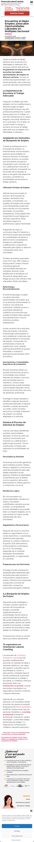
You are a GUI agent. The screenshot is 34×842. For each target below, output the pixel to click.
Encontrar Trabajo (20, 37)
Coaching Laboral (10, 37)
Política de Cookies (16, 840)
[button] (31, 811)
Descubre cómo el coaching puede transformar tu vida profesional (15, 733)
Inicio (28, 799)
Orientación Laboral (23, 802)
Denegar (17, 831)
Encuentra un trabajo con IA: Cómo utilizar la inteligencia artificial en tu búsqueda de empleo (14, 739)
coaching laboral (9, 38)
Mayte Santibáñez (23, 707)
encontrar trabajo (20, 38)
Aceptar (17, 826)
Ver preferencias (17, 836)
